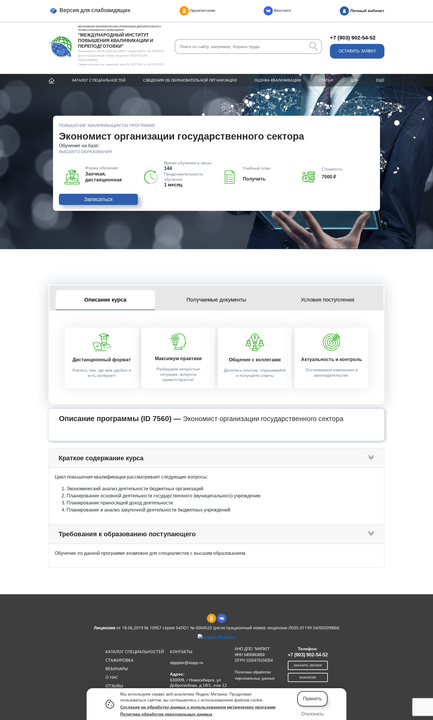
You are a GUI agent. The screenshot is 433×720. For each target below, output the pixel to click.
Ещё (380, 80)
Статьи (326, 80)
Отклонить (312, 713)
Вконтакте (282, 11)
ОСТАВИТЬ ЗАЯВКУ (357, 51)
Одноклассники (202, 11)
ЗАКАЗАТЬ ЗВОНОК (308, 665)
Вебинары (116, 668)
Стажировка (119, 660)
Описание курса (105, 300)
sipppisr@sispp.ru (186, 662)
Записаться (98, 199)
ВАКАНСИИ (308, 677)
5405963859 (254, 655)
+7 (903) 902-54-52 (353, 38)
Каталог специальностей (99, 80)
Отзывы (114, 685)
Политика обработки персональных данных (166, 714)
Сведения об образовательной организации (190, 80)
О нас (111, 677)
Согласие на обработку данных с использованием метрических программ (197, 707)
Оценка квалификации (277, 80)
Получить (254, 178)
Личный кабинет (366, 10)
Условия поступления (327, 300)
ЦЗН (354, 80)
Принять (312, 698)
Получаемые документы (216, 300)
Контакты (181, 651)
